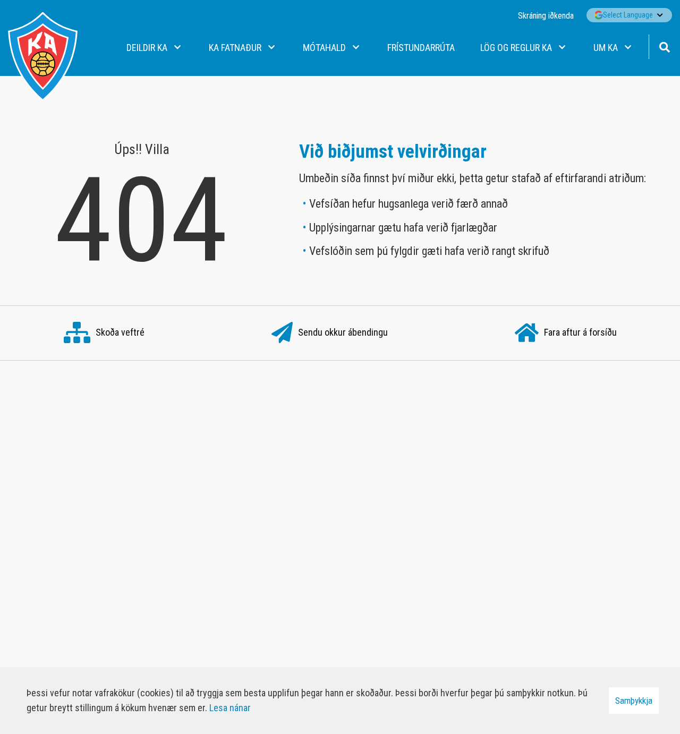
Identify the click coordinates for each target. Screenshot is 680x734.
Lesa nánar (230, 707)
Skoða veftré (120, 332)
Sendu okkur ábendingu (343, 332)
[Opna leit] (664, 46)
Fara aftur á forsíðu (580, 332)
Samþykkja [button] (633, 700)
